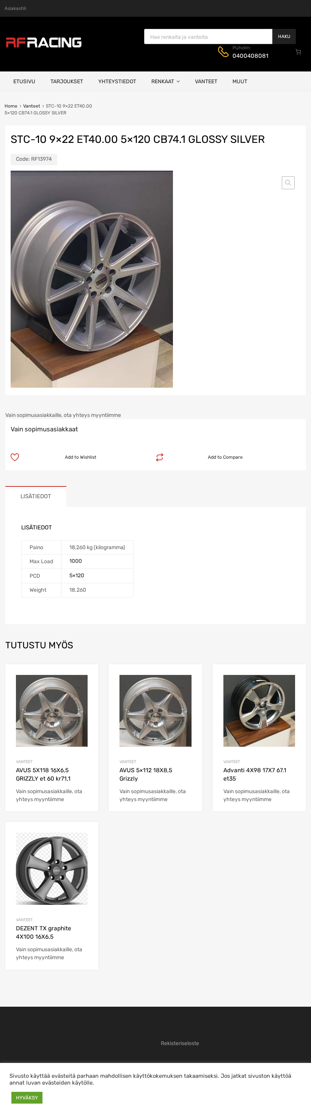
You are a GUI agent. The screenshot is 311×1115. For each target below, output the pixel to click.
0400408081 (250, 55)
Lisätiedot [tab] (35, 496)
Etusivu (24, 81)
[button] (288, 182)
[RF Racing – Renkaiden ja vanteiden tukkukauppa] (44, 46)
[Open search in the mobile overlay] (220, 36)
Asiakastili (15, 8)
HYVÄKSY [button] (27, 1098)
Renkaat (162, 81)
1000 (75, 561)
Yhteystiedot (117, 81)
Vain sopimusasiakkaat (44, 429)
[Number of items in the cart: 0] (298, 51)
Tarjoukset (66, 81)
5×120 (76, 575)
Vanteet (206, 81)
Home (11, 106)
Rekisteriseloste (180, 1043)
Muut (239, 81)
